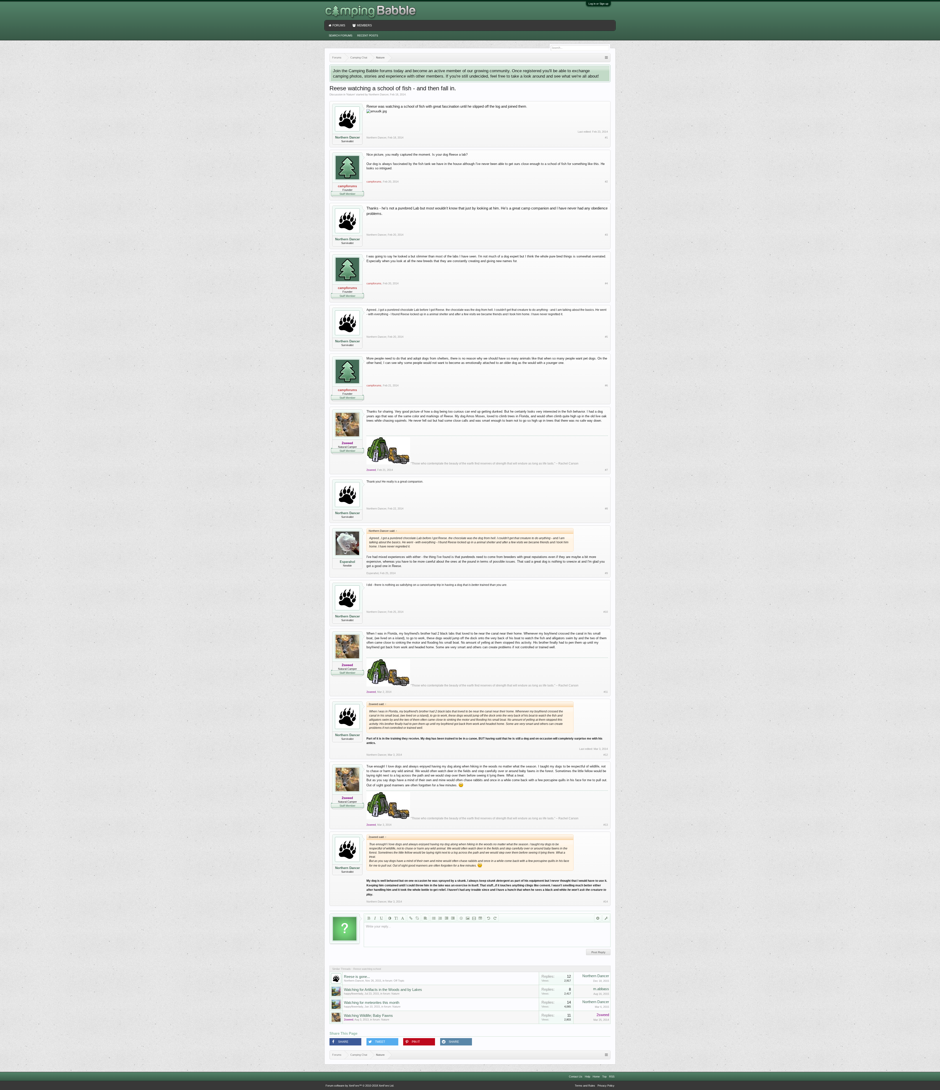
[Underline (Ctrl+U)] (381, 918)
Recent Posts (367, 35)
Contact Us (575, 1076)
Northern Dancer (378, 94)
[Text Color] (390, 918)
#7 (606, 469)
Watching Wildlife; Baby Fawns (368, 1016)
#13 (605, 824)
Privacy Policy (606, 1085)
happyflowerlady (353, 993)
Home (596, 1076)
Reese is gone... (357, 977)
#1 (606, 137)
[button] (345, 1041)
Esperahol (347, 562)
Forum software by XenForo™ (360, 1085)
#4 (606, 283)
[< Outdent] (446, 918)
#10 (605, 611)
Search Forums (340, 35)
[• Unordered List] (434, 918)
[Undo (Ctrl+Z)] (489, 918)
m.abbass (601, 989)
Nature (351, 94)
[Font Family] (402, 918)
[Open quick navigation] (606, 57)
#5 (606, 336)
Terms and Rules (585, 1085)
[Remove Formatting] (598, 918)
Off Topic (399, 980)
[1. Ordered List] (440, 918)
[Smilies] (461, 918)
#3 (606, 234)
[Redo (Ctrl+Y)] (495, 918)
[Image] (467, 918)
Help (587, 1076)
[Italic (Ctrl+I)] (375, 918)
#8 (606, 508)
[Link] (411, 918)
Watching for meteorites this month (371, 1003)
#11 (606, 691)
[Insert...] (480, 918)
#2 (606, 181)
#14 (605, 901)
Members (364, 25)
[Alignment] (425, 918)
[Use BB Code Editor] (606, 918)
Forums (338, 25)
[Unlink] (417, 918)
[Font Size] (396, 918)
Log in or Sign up (598, 3)
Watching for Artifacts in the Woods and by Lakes (383, 990)
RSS (611, 1076)
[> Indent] (453, 918)
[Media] (474, 918)
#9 (606, 573)
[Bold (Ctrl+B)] (369, 918)
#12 (605, 754)
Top (604, 1076)
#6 (606, 385)
